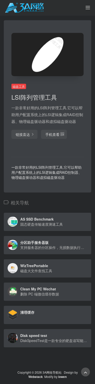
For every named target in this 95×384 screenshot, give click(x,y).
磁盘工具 (19, 86)
